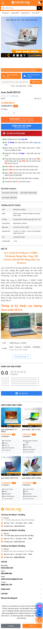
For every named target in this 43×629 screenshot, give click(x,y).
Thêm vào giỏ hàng (21, 126)
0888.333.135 (6, 585)
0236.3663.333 (19, 542)
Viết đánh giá (23, 393)
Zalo (39, 613)
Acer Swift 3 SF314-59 (9, 198)
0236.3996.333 (19, 526)
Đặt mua (32, 626)
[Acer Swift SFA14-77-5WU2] (11, 417)
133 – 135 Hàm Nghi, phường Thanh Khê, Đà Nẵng (17, 520)
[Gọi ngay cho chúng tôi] (40, 620)
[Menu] (3, 3)
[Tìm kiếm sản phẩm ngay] (39, 8)
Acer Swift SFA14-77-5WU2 (9, 431)
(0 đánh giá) (14, 96)
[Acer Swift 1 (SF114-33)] (32, 417)
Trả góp (10, 626)
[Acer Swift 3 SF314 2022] (32, 466)
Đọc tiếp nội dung (20, 357)
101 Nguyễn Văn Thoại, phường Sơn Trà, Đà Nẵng (17, 551)
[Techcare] (21, 3)
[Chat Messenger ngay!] (40, 607)
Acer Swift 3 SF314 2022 (28, 193)
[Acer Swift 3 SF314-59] (11, 466)
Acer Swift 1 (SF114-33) (10, 193)
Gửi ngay (37, 82)
